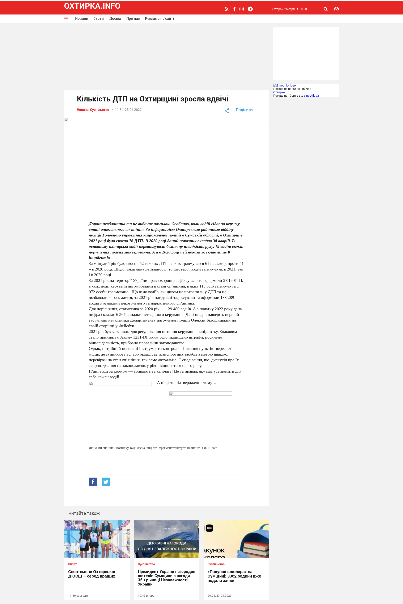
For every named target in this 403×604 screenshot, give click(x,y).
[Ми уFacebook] (235, 9)
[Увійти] (336, 9)
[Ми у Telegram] (251, 9)
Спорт (72, 564)
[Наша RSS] (227, 9)
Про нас (133, 18)
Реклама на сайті (159, 18)
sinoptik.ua (311, 95)
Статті (98, 18)
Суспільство (99, 109)
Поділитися (246, 109)
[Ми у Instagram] (242, 9)
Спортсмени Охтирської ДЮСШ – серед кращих (91, 574)
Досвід (115, 18)
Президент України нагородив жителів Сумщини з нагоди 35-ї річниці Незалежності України (166, 578)
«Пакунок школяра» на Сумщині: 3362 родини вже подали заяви (234, 576)
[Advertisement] (166, 56)
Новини (81, 18)
